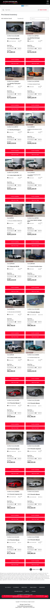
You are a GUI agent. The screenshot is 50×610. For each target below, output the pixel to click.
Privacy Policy (33, 595)
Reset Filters (43, 9)
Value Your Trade (14, 63)
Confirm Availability (15, 59)
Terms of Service (25, 595)
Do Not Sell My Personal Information (25, 606)
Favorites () (20, 18)
